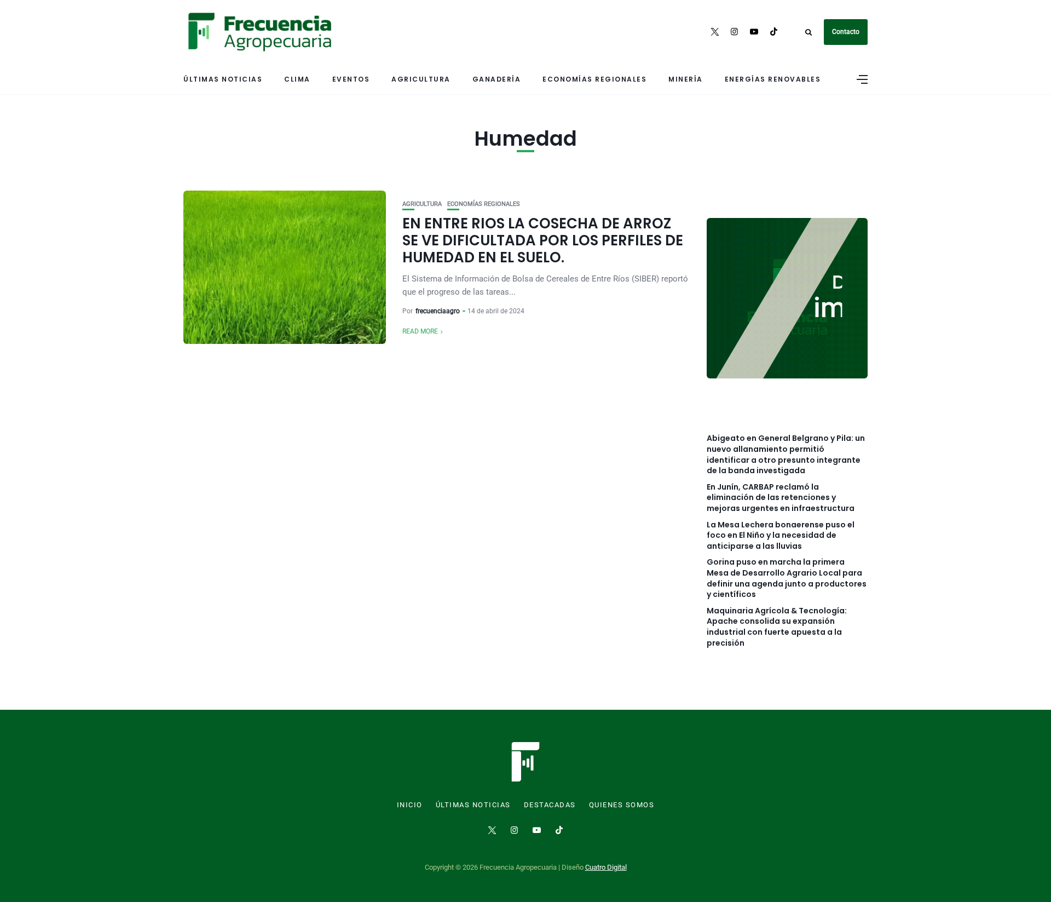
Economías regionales (594, 79)
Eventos (351, 79)
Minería (685, 79)
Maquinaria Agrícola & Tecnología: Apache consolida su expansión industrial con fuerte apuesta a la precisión (777, 627)
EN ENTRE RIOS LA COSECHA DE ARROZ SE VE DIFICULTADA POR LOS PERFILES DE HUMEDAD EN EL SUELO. (542, 240)
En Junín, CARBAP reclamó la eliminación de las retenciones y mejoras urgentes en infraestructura (780, 498)
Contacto (845, 32)
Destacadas (550, 805)
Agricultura (421, 79)
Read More (420, 331)
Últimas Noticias (222, 79)
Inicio (410, 805)
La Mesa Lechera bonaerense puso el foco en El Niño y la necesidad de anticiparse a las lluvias (780, 535)
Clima (297, 79)
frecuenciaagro (437, 311)
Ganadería (496, 79)
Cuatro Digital (606, 867)
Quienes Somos (622, 805)
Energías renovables (773, 79)
